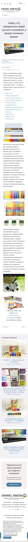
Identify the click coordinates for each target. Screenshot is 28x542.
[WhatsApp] (11, 70)
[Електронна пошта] (18, 70)
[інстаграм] (4, 3)
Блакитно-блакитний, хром (14, 107)
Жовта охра (9, 114)
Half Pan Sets (8, 63)
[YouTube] (10, 3)
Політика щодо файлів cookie (15, 536)
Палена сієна (10, 116)
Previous (6, 327)
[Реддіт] (5, 70)
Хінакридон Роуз (11, 105)
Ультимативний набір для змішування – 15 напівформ (14, 419)
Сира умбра (10, 119)
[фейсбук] (1, 3)
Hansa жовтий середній (13, 98)
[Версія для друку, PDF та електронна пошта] (6, 67)
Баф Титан (9, 93)
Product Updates (13, 59)
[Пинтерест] (16, 70)
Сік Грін (8, 112)
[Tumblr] (13, 70)
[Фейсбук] (3, 70)
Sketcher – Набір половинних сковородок (14, 361)
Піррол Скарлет (11, 102)
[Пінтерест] (7, 3)
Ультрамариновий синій (13, 109)
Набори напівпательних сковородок (13, 315)
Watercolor (18, 364)
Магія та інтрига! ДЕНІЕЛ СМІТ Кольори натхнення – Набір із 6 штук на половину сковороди (14, 390)
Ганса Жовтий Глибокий (13, 100)
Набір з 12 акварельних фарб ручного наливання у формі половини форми (14, 449)
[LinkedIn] (8, 70)
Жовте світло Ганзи (12, 95)
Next (23, 327)
